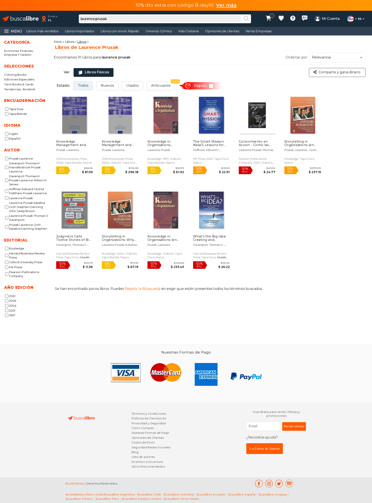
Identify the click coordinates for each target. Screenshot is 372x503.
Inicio (58, 42)
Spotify (289, 484)
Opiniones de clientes (222, 31)
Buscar (246, 19)
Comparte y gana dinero (339, 72)
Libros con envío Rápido (120, 31)
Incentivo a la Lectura (147, 461)
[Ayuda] (292, 18)
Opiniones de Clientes (148, 437)
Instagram (269, 484)
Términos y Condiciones (149, 413)
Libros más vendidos (42, 31)
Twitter (279, 484)
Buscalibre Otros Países (181, 498)
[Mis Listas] (281, 18)
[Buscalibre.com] (20, 19)
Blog (135, 452)
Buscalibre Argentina (119, 494)
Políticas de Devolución (149, 418)
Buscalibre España (242, 494)
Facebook (259, 484)
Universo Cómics (159, 31)
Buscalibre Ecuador (211, 494)
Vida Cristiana (188, 31)
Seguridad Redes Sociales (151, 447)
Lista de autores (143, 456)
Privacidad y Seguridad (149, 423)
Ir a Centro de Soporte (264, 448)
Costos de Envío (143, 442)
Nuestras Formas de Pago (150, 432)
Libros (69, 42)
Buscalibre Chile (149, 494)
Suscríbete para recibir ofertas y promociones (276, 413)
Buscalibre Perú (107, 498)
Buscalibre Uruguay (272, 494)
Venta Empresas (258, 31)
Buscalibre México (79, 498)
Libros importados (79, 31)
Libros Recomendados (148, 466)
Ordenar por (296, 57)
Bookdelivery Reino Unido (84, 494)
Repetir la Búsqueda (142, 289)
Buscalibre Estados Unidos (141, 498)
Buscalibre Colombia (179, 494)
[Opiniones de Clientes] (304, 18)
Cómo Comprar (143, 428)
